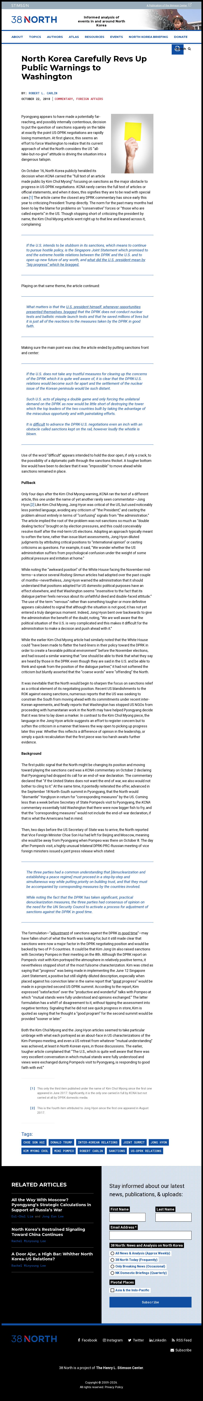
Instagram (115, 1340)
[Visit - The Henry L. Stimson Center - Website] (54, 5)
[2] (32, 505)
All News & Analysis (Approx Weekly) (142, 1253)
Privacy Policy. (114, 1387)
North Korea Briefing (148, 37)
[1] (31, 197)
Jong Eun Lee (53, 1216)
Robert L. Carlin (43, 93)
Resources (94, 37)
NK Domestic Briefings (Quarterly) (141, 1273)
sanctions (117, 1151)
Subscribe (183, 1350)
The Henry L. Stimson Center (119, 1368)
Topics (35, 37)
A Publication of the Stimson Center (167, 5)
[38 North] (34, 1338)
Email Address (124, 1227)
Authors (55, 37)
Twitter (138, 1340)
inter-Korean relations (97, 1142)
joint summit (134, 1142)
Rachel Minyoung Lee (28, 1241)
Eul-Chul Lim (22, 1216)
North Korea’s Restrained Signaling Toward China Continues (48, 1232)
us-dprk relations (146, 1151)
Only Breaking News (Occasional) (140, 1266)
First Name (120, 1209)
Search (180, 49)
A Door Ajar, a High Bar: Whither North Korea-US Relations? (52, 1256)
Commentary (64, 99)
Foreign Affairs (89, 99)
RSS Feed (184, 1340)
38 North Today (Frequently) (136, 1260)
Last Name (165, 1209)
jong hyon (159, 1142)
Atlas (74, 37)
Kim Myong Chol (35, 1151)
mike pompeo (64, 1151)
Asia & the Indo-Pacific (132, 1290)
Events (116, 37)
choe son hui (34, 1142)
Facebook (89, 1340)
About (18, 38)
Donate (181, 37)
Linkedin (159, 1340)
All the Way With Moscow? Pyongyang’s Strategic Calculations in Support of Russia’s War (51, 1204)
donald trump (61, 1142)
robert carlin (91, 1151)
